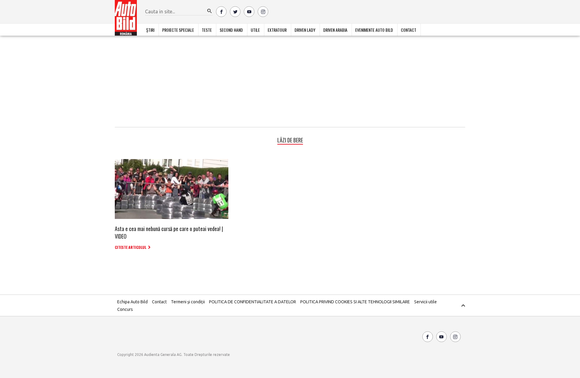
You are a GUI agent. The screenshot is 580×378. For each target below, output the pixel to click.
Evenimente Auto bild (374, 30)
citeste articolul (130, 247)
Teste (207, 30)
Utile (255, 30)
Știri (150, 30)
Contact (408, 30)
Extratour (277, 30)
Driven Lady (305, 30)
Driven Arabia (335, 30)
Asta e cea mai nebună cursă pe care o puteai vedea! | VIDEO (169, 232)
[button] (210, 11)
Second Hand (231, 30)
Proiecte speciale (178, 30)
